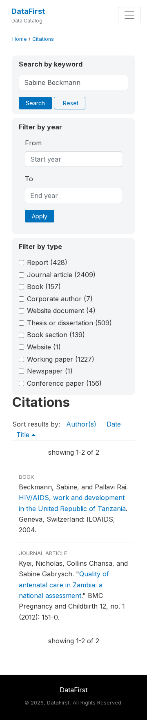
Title (23, 435)
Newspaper (50, 371)
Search (35, 103)
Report (47, 262)
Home (19, 39)
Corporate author (60, 299)
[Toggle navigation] (129, 15)
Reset (70, 103)
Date (114, 424)
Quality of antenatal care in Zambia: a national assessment (64, 585)
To (29, 179)
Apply (39, 216)
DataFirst (28, 11)
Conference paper (64, 383)
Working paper (60, 359)
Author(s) (81, 424)
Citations (43, 39)
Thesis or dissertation (69, 323)
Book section (56, 335)
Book (44, 286)
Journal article (61, 275)
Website (44, 347)
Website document (61, 311)
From (33, 143)
